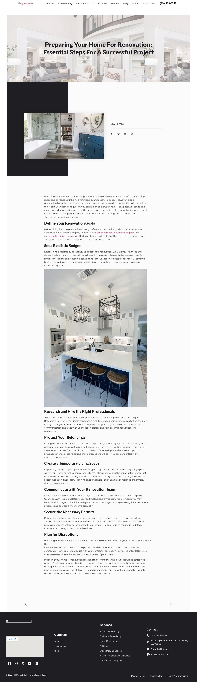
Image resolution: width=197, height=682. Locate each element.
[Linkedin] (36, 663)
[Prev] (61, 604)
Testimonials (60, 646)
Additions (104, 646)
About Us (58, 641)
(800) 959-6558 (168, 3)
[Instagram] (16, 663)
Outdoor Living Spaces (111, 651)
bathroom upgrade (124, 232)
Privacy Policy (138, 676)
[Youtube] (29, 663)
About (135, 3)
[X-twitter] (22, 663)
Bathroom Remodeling (110, 636)
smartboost (42, 675)
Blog (125, 3)
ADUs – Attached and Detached (115, 656)
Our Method (82, 3)
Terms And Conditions (177, 676)
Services (49, 3)
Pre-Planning (65, 3)
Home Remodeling (109, 641)
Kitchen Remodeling (109, 631)
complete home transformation (61, 236)
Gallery (115, 3)
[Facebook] (9, 663)
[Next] (135, 604)
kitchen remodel (104, 232)
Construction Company (111, 660)
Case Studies (100, 3)
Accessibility (156, 676)
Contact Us (149, 3)
